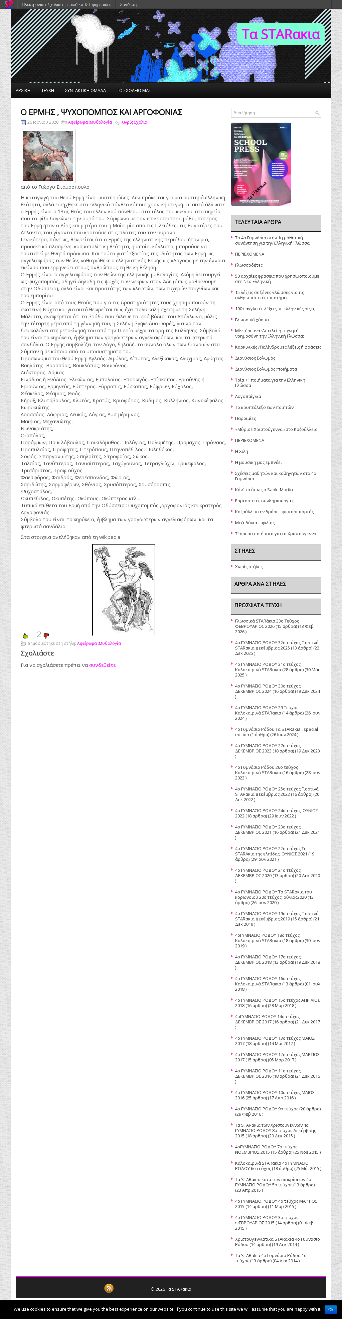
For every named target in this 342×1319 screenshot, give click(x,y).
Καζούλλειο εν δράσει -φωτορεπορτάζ (274, 512)
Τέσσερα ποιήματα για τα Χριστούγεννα (275, 534)
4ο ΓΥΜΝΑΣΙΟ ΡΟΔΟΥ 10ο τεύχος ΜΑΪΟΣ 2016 (275, 1095)
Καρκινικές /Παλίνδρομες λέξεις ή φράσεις (278, 347)
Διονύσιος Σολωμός (255, 358)
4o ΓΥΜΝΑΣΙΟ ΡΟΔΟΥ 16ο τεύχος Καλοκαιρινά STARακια (268, 981)
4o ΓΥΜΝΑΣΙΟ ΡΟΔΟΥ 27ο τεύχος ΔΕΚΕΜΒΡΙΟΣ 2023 (268, 748)
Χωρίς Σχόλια (134, 122)
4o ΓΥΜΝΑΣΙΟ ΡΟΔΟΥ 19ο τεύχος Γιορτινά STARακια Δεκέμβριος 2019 (277, 916)
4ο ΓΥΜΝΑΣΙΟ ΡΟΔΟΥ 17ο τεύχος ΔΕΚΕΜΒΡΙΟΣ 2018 (268, 959)
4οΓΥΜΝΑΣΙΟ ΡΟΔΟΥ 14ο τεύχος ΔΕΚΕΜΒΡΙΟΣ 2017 (267, 1019)
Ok (330, 1309)
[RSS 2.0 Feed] (109, 1292)
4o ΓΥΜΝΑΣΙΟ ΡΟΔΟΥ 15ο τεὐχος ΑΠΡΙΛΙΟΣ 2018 (277, 1002)
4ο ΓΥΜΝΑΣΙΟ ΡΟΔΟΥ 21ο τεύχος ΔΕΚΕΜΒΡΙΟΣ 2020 (268, 872)
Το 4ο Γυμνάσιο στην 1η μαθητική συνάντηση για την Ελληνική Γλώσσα (272, 240)
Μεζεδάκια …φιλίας (255, 523)
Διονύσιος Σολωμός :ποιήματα (266, 369)
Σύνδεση (128, 4)
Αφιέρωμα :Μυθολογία (90, 122)
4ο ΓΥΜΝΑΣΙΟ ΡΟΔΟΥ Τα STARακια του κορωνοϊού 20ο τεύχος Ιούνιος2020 (273, 894)
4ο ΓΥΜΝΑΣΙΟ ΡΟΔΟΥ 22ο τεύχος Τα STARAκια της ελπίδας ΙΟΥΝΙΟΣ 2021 (271, 851)
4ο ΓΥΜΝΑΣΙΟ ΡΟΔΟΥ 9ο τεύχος (266, 1109)
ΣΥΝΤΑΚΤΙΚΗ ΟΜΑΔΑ (85, 90)
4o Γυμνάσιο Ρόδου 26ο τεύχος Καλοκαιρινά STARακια (266, 769)
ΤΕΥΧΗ (47, 90)
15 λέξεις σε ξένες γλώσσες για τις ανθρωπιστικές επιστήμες (269, 295)
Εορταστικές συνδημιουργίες (264, 501)
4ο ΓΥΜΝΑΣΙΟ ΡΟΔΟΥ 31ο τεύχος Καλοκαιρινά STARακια (268, 666)
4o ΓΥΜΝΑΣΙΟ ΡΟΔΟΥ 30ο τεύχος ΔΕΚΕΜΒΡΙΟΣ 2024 (268, 688)
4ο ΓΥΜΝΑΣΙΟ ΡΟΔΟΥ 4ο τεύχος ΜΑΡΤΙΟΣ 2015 (276, 1203)
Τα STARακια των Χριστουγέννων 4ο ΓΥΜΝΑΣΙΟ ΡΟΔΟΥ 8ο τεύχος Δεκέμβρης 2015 (275, 1130)
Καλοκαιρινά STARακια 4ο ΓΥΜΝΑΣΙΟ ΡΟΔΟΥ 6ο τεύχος (272, 1165)
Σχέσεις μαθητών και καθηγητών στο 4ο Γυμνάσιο (275, 476)
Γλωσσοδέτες (249, 265)
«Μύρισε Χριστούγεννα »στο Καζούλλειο (276, 429)
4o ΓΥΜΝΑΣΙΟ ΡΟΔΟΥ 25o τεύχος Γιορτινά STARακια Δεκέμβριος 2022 (277, 791)
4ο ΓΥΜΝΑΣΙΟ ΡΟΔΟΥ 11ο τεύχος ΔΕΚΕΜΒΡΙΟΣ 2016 (268, 1073)
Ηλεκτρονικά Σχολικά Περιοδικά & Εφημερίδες (66, 4)
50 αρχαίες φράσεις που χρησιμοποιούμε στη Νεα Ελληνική (277, 278)
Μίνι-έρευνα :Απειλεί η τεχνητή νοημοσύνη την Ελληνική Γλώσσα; (269, 333)
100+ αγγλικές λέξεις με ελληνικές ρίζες (275, 309)
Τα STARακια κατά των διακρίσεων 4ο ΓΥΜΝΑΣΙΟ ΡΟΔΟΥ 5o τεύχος (273, 1182)
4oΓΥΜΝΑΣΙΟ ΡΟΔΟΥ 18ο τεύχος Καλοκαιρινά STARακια (267, 937)
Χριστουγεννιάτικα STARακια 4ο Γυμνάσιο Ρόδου (277, 1241)
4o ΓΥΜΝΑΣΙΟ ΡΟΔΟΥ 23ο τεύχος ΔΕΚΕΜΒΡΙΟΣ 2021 (268, 829)
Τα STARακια (281, 34)
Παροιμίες (245, 418)
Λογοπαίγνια (248, 396)
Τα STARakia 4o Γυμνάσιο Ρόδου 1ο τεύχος (271, 1258)
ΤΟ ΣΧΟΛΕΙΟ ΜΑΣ (134, 90)
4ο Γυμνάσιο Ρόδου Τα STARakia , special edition (276, 731)
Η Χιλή (241, 451)
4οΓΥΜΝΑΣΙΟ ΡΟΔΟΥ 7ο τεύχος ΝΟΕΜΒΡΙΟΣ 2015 (266, 1149)
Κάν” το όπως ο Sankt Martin (264, 490)
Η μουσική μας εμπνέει (258, 462)
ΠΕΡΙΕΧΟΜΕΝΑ (249, 254)
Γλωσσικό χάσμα (252, 320)
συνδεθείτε (102, 664)
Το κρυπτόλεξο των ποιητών (264, 407)
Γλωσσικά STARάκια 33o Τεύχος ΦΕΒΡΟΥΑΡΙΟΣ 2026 (267, 623)
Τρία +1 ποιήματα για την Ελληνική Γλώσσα (270, 382)
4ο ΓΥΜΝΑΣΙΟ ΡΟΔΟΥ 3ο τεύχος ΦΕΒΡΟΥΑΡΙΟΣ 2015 (266, 1220)
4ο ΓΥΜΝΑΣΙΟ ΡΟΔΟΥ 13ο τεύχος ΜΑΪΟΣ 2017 (275, 1040)
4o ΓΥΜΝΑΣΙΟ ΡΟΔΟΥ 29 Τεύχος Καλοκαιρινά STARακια (266, 710)
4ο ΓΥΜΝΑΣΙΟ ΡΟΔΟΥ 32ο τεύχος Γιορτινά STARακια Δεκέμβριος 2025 (277, 645)
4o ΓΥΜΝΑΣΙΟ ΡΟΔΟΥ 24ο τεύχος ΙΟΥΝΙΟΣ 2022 (276, 813)
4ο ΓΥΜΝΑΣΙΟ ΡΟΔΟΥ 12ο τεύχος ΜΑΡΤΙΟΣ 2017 (277, 1057)
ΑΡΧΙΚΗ (23, 90)
